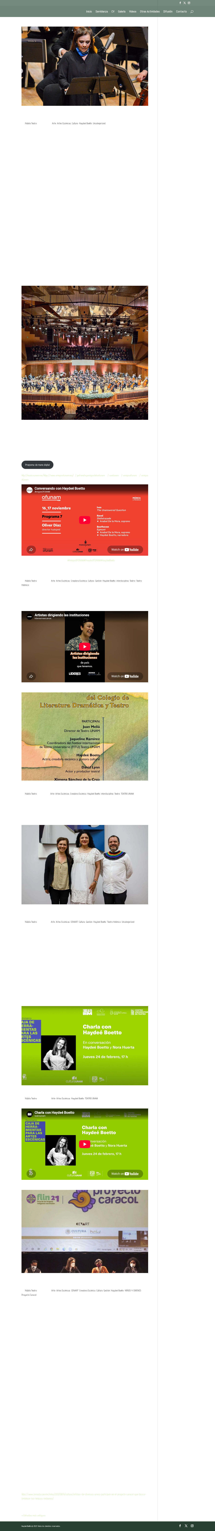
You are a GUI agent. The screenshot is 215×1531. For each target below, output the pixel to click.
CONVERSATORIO (36, 787)
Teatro (132, 580)
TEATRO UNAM (127, 793)
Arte (54, 123)
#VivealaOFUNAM (92, 560)
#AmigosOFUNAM (75, 560)
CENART (74, 921)
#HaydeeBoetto (107, 560)
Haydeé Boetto (85, 123)
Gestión (98, 580)
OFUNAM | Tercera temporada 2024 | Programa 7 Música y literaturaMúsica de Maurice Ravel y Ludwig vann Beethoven (84, 115)
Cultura (75, 123)
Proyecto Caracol (29, 1295)
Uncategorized (99, 123)
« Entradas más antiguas (34, 1515)
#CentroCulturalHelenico (53, 607)
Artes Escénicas (64, 123)
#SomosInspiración (84, 607)
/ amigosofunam (129, 475)
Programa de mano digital (37, 464)
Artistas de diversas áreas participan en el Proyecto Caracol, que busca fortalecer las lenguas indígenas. (81, 1282)
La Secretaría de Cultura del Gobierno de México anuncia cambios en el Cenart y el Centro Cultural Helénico (81, 914)
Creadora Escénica (79, 580)
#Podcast (28, 607)
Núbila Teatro (31, 123)
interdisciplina (122, 580)
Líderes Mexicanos (37, 575)
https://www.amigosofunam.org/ (59, 475)
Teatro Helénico (114, 921)
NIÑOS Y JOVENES (133, 1290)
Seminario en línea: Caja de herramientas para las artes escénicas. (78, 1092)
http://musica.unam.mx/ (33, 475)
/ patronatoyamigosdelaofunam (90, 475)
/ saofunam (113, 475)
